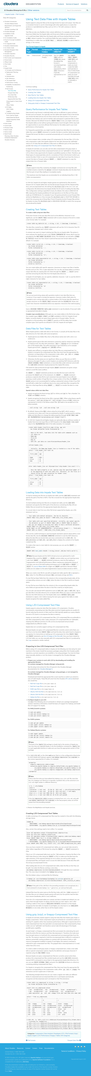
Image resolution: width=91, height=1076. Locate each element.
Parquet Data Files (13, 93)
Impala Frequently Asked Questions (13, 120)
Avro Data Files (12, 95)
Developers (57, 1033)
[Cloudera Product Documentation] (11, 4)
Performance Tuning (12, 82)
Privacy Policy (81, 1051)
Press (40, 1048)
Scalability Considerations (13, 84)
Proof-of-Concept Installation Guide (13, 40)
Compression (39, 1033)
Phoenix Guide (9, 127)
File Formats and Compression (13, 58)
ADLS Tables (9, 109)
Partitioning (9, 86)
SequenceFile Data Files (14, 99)
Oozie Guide (8, 125)
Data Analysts (48, 1033)
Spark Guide (8, 134)
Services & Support (72, 4)
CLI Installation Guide (11, 38)
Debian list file (34, 697)
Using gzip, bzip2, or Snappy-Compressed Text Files (44, 103)
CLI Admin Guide (9, 48)
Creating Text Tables (34, 92)
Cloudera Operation (10, 53)
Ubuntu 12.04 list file (36, 694)
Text (28, 55)
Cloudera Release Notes (11, 23)
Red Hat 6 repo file (36, 686)
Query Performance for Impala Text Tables (41, 90)
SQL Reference (10, 78)
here (10, 1071)
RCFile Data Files (12, 97)
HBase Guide (8, 62)
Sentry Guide (8, 132)
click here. (26, 1062)
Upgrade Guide (9, 35)
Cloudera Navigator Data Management (11, 50)
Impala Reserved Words (12, 117)
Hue (6, 66)
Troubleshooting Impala (12, 113)
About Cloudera (10, 1048)
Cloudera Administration (11, 46)
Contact (27, 1048)
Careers (34, 1048)
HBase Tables (10, 105)
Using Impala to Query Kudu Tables (14, 102)
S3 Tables (9, 107)
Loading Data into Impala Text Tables (39, 98)
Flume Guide (8, 60)
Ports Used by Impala (12, 115)
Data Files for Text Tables (36, 95)
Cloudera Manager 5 (46, 669)
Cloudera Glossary (10, 140)
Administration (10, 76)
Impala (29, 1035)
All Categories (65, 1035)
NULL (71, 575)
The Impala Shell (10, 80)
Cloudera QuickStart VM (11, 29)
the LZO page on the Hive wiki (53, 636)
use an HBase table (40, 566)
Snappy (52, 1035)
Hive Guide (8, 64)
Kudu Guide (8, 123)
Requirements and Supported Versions (13, 26)
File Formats (20, 14)
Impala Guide (9, 14)
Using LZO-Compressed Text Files (38, 100)
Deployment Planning (12, 72)
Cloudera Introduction (11, 21)
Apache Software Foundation (41, 1060)
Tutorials (8, 74)
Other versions (33, 10)
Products (61, 4)
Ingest (34, 1035)
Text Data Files (12, 90)
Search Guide (8, 129)
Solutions (84, 4)
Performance (45, 1035)
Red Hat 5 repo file (36, 683)
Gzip (75, 1033)
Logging (8, 111)
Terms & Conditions (68, 1051)
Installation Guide (9, 33)
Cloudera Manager (10, 31)
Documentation (49, 1048)
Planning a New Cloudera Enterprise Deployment (11, 136)
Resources (20, 1048)
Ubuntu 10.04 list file (36, 692)
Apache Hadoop (36, 1057)
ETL (63, 1033)
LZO (39, 1035)
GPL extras (68, 679)
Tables (58, 1035)
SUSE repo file (34, 689)
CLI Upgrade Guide (10, 43)
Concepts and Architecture (13, 70)
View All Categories (9, 18)
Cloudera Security (9, 56)
